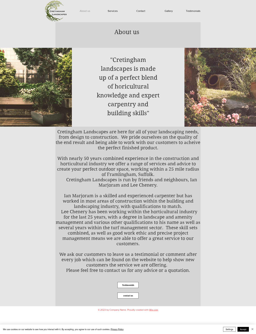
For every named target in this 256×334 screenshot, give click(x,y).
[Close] (252, 329)
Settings (229, 329)
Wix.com (153, 310)
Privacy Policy (117, 329)
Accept (243, 329)
